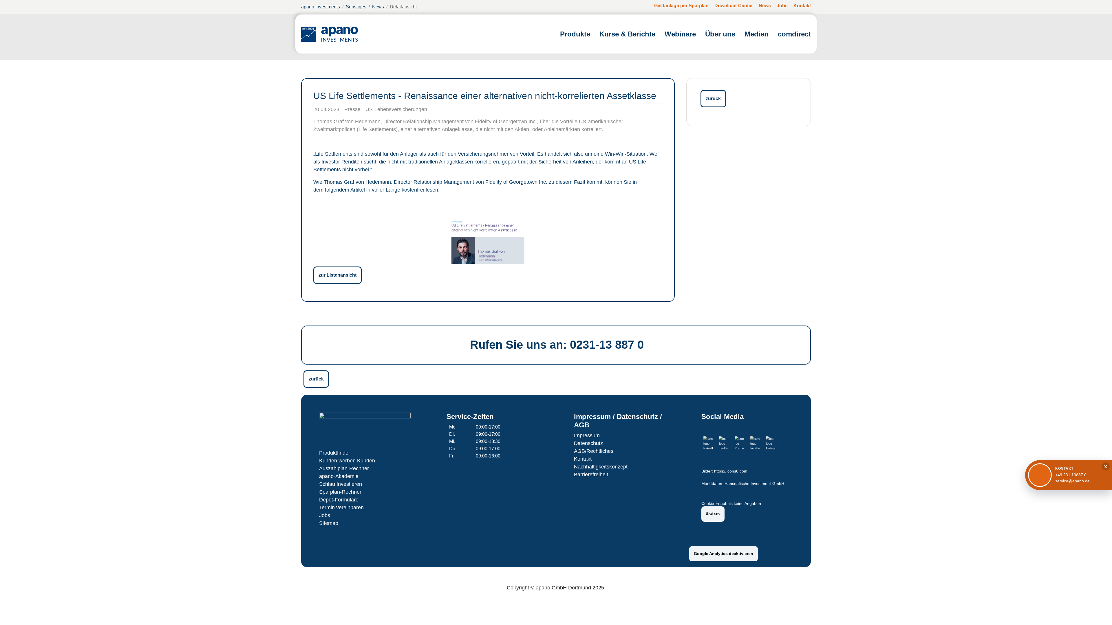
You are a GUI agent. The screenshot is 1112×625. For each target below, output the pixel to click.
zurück (713, 98)
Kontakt (583, 459)
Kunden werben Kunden (347, 461)
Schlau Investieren (340, 484)
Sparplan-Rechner (340, 492)
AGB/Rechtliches (593, 451)
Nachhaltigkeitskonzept (601, 467)
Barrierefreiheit (591, 474)
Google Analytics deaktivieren (723, 553)
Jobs (324, 515)
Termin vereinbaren (341, 507)
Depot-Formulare (339, 500)
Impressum (587, 435)
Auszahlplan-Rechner (344, 468)
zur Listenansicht (337, 275)
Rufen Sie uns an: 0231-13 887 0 (557, 344)
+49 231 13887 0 (1071, 475)
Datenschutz (588, 443)
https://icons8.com (730, 471)
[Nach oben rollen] (1099, 612)
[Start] (329, 34)
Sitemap (328, 523)
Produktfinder (334, 453)
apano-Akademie (339, 476)
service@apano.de (1072, 481)
